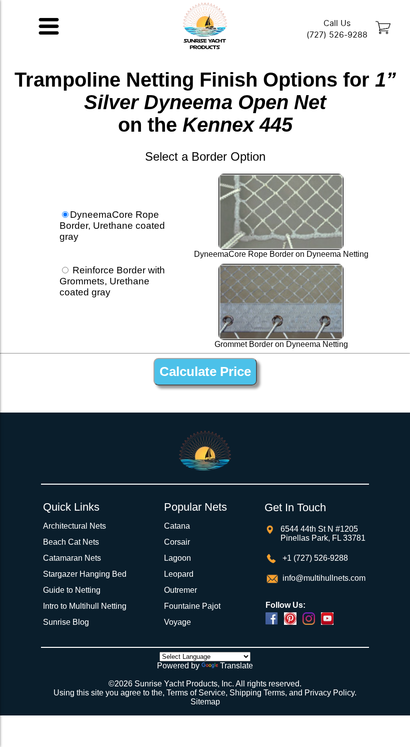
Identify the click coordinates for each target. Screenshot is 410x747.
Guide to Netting (71, 590)
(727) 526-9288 (337, 35)
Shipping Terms (257, 692)
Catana (177, 526)
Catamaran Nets (72, 558)
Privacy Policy (329, 692)
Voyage (177, 622)
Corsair (177, 542)
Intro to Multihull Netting (84, 606)
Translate (236, 665)
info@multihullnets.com (323, 578)
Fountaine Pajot (192, 606)
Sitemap (205, 701)
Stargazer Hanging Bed (84, 574)
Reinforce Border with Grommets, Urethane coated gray (112, 281)
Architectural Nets (74, 526)
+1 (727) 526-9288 (314, 558)
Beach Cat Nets (71, 542)
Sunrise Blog (66, 622)
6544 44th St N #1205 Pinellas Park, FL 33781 (323, 533)
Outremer (180, 590)
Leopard (179, 574)
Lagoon (177, 558)
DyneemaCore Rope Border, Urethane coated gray (112, 225)
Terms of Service (196, 692)
